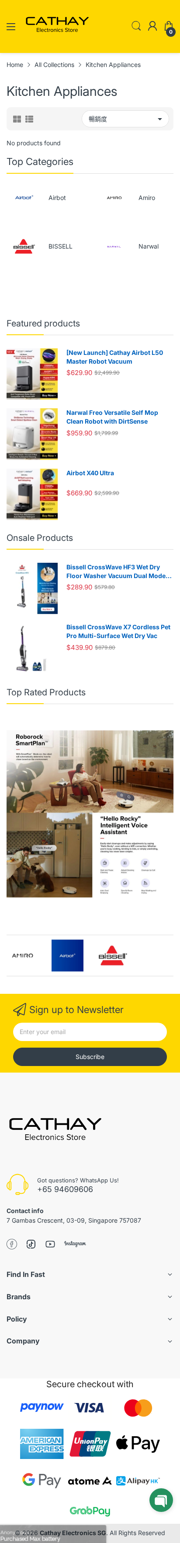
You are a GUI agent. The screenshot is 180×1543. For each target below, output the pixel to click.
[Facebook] (12, 1245)
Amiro (146, 197)
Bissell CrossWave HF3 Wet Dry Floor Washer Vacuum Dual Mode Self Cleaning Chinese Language (116, 571)
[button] (161, 1500)
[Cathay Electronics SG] (55, 1132)
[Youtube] (50, 1245)
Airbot (57, 197)
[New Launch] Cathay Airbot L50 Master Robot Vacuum (114, 357)
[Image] (90, 814)
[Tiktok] (31, 1245)
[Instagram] (75, 1245)
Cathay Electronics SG (73, 1532)
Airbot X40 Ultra (90, 473)
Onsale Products (40, 538)
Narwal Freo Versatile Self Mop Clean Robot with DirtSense (112, 417)
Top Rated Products (46, 692)
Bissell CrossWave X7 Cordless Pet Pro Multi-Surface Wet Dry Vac (118, 631)
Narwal (148, 246)
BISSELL (60, 246)
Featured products (43, 323)
